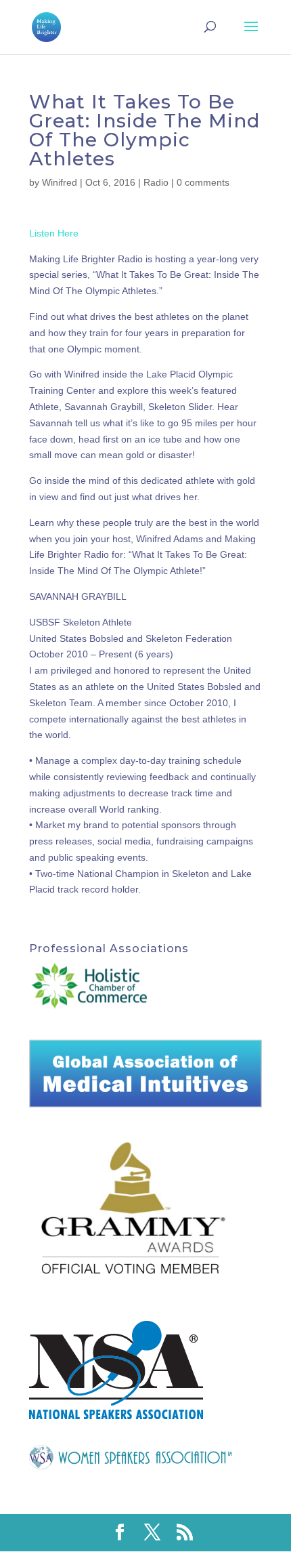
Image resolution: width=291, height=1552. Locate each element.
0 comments (203, 182)
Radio (156, 182)
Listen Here (54, 233)
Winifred (59, 182)
